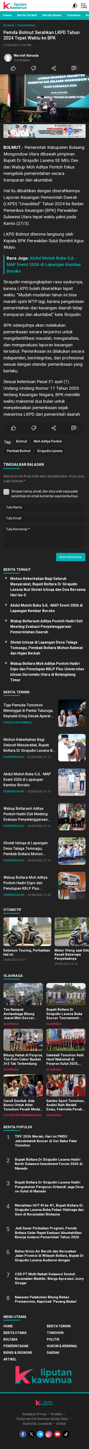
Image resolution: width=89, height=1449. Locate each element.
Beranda (8, 25)
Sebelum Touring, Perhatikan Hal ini (26, 952)
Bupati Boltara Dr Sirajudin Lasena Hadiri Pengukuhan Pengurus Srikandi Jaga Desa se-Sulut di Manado (49, 1186)
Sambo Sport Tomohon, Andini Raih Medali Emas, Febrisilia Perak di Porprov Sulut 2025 (65, 1107)
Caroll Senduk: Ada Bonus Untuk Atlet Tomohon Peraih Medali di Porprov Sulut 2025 (22, 1107)
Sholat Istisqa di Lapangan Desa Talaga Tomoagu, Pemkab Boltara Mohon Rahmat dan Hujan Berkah (46, 647)
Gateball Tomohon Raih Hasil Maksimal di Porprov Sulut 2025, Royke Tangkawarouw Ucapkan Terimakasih (65, 1063)
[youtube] (57, 1434)
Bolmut (21, 441)
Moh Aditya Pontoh (48, 441)
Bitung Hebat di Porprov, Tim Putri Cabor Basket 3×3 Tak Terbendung (23, 1059)
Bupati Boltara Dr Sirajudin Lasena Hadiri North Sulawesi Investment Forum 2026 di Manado (48, 1163)
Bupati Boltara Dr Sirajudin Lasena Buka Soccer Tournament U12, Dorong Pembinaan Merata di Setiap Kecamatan (65, 1020)
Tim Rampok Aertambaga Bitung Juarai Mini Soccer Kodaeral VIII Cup (18, 1015)
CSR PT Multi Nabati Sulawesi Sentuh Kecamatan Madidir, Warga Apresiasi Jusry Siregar (49, 1278)
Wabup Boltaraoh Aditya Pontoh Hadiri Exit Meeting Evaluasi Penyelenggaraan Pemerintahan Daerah (46, 626)
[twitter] (31, 1434)
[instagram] (48, 1434)
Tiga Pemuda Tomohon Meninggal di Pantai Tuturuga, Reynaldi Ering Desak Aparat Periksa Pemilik (28, 713)
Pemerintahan (26, 25)
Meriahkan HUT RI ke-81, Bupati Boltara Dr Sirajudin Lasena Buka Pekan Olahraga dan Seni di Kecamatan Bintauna (49, 1209)
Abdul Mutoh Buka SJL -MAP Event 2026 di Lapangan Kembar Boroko (44, 264)
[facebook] (22, 1434)
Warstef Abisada (26, 55)
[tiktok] (66, 1434)
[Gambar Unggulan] (44, 98)
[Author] (8, 57)
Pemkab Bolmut (18, 451)
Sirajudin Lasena (49, 451)
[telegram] (40, 1434)
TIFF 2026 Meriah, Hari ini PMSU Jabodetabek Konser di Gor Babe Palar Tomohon (46, 1140)
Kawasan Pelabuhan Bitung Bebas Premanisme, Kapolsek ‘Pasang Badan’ (46, 1299)
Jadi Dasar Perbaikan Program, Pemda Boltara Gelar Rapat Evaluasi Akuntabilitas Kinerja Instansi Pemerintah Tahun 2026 (48, 1232)
